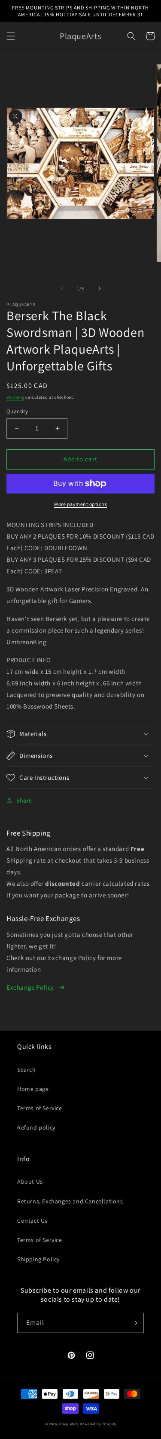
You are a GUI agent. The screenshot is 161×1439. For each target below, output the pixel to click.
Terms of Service (39, 1108)
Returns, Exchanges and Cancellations (70, 1201)
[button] (10, 36)
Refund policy (36, 1127)
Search (26, 1069)
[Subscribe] (134, 1323)
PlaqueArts (69, 1423)
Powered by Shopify (98, 1423)
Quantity (17, 411)
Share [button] (24, 800)
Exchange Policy (30, 987)
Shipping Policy (38, 1259)
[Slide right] (99, 288)
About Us (30, 1181)
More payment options (80, 504)
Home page (33, 1089)
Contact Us (32, 1220)
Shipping (15, 397)
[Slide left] (61, 288)
